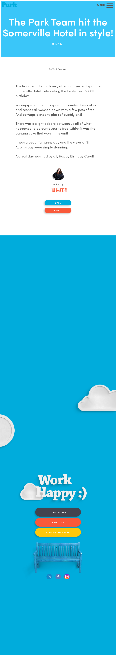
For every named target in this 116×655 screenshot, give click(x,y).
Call (58, 202)
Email (58, 210)
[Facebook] (58, 578)
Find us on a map (58, 532)
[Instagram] (67, 578)
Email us (58, 522)
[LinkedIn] (49, 578)
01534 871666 (58, 512)
